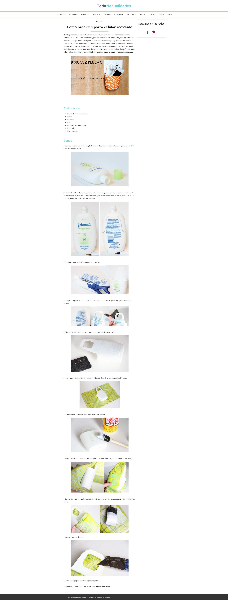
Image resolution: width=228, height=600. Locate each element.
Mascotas (107, 14)
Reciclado (152, 14)
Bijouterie (96, 14)
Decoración (85, 14)
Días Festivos (61, 14)
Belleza (142, 14)
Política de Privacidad (104, 597)
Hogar (161, 14)
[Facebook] (148, 32)
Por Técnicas (131, 14)
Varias (170, 14)
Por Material (118, 14)
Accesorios (73, 14)
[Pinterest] (153, 32)
